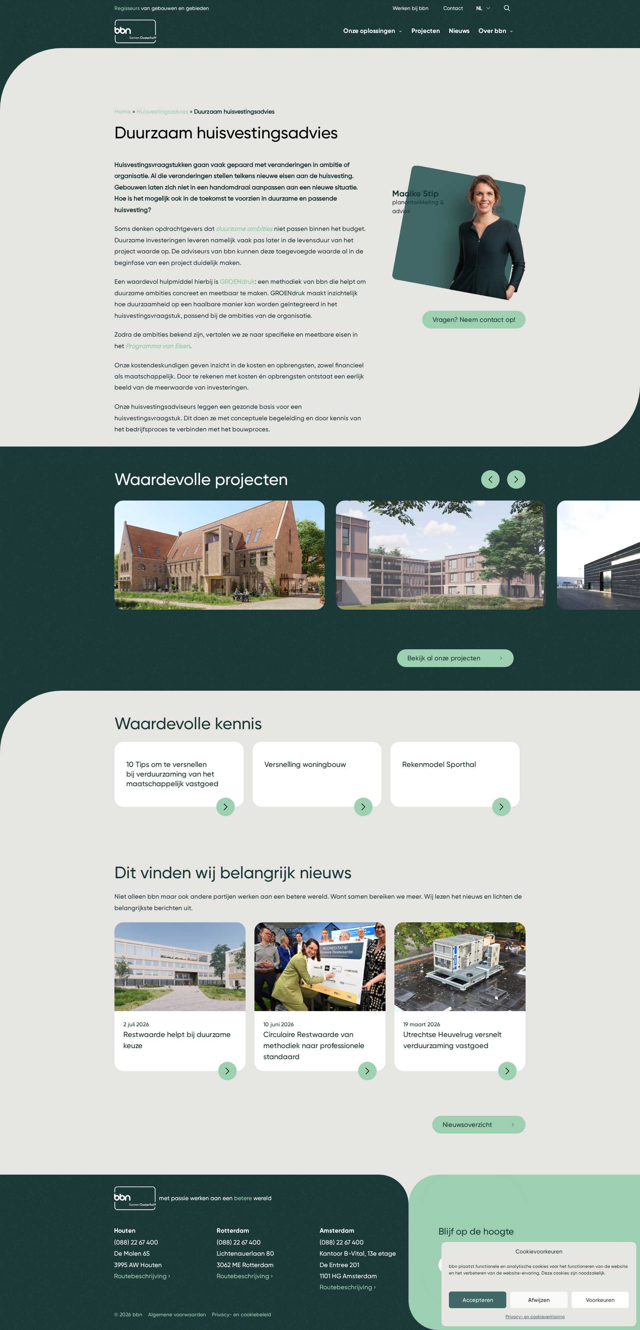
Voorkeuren (600, 1300)
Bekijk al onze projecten (443, 658)
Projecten (425, 31)
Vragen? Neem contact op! (474, 319)
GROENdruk (237, 281)
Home (122, 111)
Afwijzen (539, 1300)
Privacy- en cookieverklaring (535, 1316)
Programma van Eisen (158, 346)
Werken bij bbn (411, 8)
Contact (453, 8)
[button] (490, 479)
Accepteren (478, 1300)
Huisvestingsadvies (162, 111)
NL (479, 8)
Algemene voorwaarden (177, 1314)
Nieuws (459, 31)
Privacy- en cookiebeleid (241, 1314)
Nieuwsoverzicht (467, 1124)
